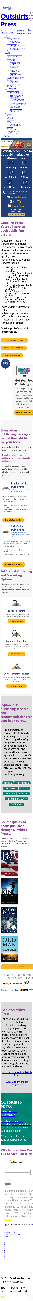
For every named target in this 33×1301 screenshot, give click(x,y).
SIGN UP (8, 1184)
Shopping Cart (25, 32)
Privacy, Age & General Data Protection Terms (21, 1185)
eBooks (9, 52)
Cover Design (13, 73)
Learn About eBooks (16, 621)
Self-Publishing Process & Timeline (19, 93)
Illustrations (13, 75)
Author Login (10, 118)
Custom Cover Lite (15, 84)
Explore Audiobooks (16, 654)
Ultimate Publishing (15, 39)
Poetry (24, 788)
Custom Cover (14, 82)
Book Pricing (10, 117)
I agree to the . (19, 1185)
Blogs (8, 121)
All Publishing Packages (13, 49)
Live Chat (7, 1236)
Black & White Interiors (13, 38)
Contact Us (10, 127)
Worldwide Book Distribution (14, 55)
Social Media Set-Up (15, 63)
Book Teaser (13, 60)
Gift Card (9, 132)
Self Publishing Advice (15, 125)
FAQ (8, 116)
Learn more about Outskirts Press (17, 1074)
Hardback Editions (14, 71)
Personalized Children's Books (14, 78)
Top (3, 1296)
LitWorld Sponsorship (12, 134)
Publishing (7, 37)
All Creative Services (12, 88)
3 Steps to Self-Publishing (16, 95)
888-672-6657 (16, 211)
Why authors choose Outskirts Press (17, 1083)
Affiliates (9, 114)
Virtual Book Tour (14, 64)
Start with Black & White (13, 520)
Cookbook (16, 804)
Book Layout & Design (15, 74)
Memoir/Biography (16, 799)
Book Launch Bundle (15, 57)
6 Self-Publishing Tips (15, 96)
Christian (9, 793)
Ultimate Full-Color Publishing (17, 45)
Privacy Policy (8, 1263)
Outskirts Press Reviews (13, 129)
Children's (10, 788)
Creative (6, 69)
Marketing (7, 53)
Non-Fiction (22, 783)
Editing (24, 177)
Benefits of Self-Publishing (17, 100)
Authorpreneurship (15, 92)
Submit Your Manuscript (12, 355)
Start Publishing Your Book (14, 340)
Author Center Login (29, 32)
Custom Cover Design (12, 81)
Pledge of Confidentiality (9, 1268)
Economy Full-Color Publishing (17, 48)
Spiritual (24, 793)
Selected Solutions (11, 59)
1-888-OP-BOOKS (10, 1232)
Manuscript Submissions (13, 131)
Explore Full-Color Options (14, 564)
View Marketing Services (16, 686)
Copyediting (10, 80)
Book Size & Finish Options (17, 77)
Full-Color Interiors (11, 44)
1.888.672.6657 (7, 32)
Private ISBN (10, 85)
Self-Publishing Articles (13, 91)
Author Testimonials (15, 124)
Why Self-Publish (14, 98)
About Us (9, 128)
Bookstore (6, 135)
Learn (5, 89)
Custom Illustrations (12, 86)
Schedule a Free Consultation (13, 348)
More (5, 113)
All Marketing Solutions (13, 67)
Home (6, 35)
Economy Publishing (15, 42)
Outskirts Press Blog (15, 122)
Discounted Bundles (12, 56)
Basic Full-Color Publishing (16, 46)
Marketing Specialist (15, 62)
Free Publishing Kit (11, 102)
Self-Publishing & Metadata (17, 99)
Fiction (8, 783)
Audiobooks (10, 51)
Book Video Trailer (14, 66)
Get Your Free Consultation (16, 214)
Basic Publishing (14, 41)
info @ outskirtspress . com (12, 1234)
